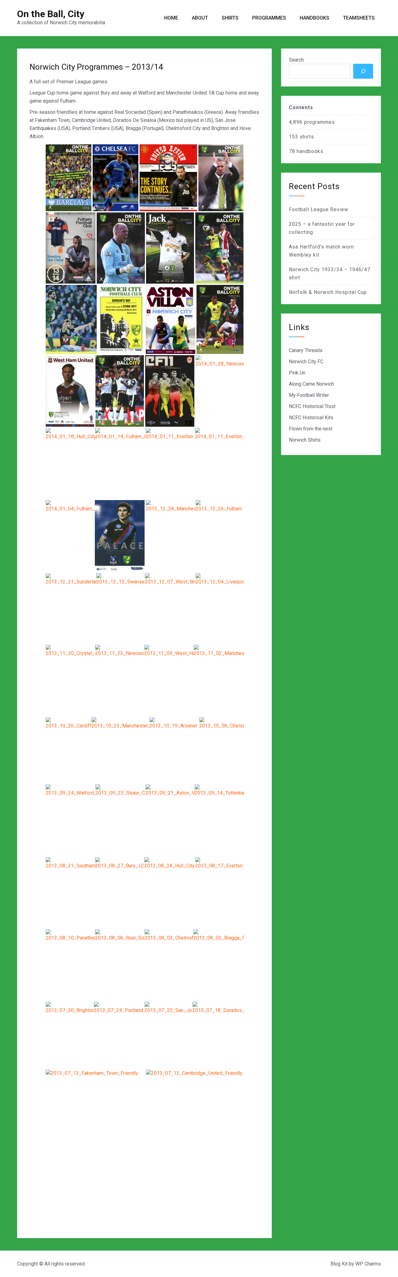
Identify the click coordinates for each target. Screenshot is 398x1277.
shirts (307, 137)
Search (296, 60)
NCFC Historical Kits (311, 417)
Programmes (269, 18)
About (200, 18)
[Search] (363, 71)
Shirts (230, 18)
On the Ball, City (50, 13)
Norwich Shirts (305, 440)
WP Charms (368, 1264)
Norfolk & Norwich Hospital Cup (328, 292)
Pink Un (297, 373)
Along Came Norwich (311, 384)
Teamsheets (359, 18)
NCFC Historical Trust (312, 406)
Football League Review (318, 209)
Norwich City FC (306, 362)
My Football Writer (309, 395)
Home (171, 18)
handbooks (310, 151)
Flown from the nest (310, 429)
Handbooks (314, 18)
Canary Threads (305, 350)
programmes (319, 122)
